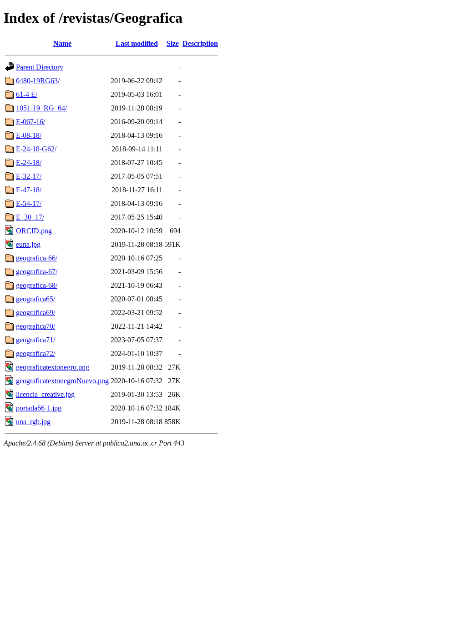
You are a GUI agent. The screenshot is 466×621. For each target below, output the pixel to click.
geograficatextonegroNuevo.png (62, 381)
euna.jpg (28, 244)
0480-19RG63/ (38, 81)
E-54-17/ (28, 203)
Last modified (137, 43)
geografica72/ (35, 353)
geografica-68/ (36, 285)
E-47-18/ (28, 190)
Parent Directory (39, 67)
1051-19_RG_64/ (41, 108)
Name (62, 43)
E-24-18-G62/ (36, 149)
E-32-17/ (28, 176)
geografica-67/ (36, 271)
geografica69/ (35, 312)
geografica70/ (35, 326)
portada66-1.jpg (38, 408)
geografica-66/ (36, 258)
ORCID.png (34, 231)
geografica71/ (35, 340)
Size (173, 43)
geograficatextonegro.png (52, 367)
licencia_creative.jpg (45, 394)
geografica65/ (35, 299)
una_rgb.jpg (33, 422)
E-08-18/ (28, 135)
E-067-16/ (30, 121)
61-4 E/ (26, 94)
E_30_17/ (30, 217)
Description (200, 43)
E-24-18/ (28, 162)
